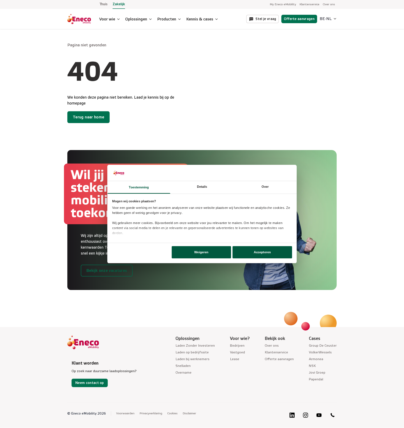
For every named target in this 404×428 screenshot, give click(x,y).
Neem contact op (89, 383)
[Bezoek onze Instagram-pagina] (305, 415)
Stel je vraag (265, 19)
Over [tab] (265, 186)
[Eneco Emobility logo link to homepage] (79, 19)
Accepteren (262, 252)
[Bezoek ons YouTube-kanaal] (319, 415)
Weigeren (201, 252)
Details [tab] (202, 186)
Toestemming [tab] (139, 187)
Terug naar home (88, 117)
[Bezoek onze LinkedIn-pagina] (292, 415)
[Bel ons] (332, 415)
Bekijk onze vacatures (106, 270)
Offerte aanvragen (299, 19)
